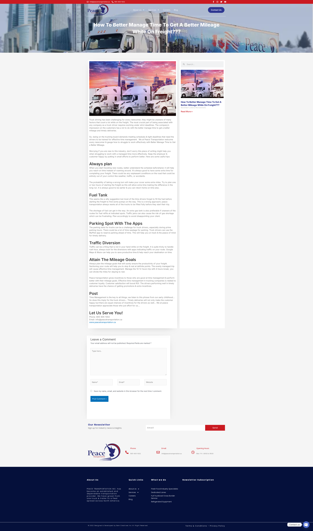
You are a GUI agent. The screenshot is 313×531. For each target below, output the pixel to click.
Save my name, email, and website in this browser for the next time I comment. (128, 391)
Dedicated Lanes (158, 492)
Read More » (187, 111)
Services (152, 10)
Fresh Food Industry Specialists (164, 489)
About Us (137, 10)
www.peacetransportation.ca (102, 322)
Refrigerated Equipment (161, 502)
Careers (166, 10)
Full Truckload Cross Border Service (163, 497)
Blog (176, 10)
